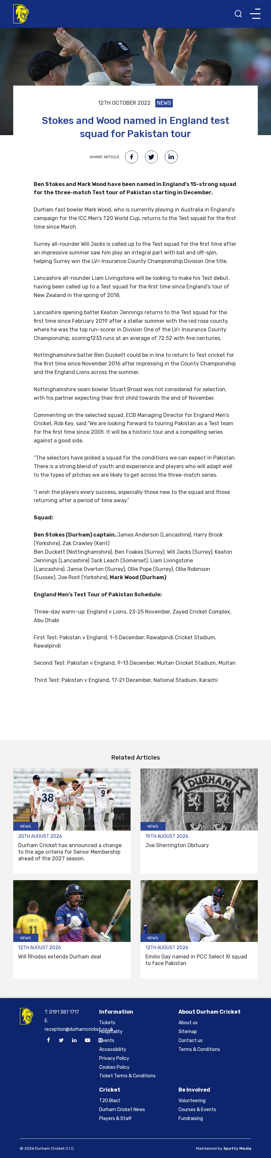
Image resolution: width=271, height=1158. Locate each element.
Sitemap (187, 1031)
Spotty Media (237, 1148)
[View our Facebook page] (48, 1040)
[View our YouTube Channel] (87, 1040)
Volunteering (192, 1100)
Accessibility (112, 1049)
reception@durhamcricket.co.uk (79, 1029)
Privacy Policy (114, 1058)
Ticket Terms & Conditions (127, 1076)
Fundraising (190, 1118)
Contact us (190, 1040)
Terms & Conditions (199, 1049)
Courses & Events (197, 1109)
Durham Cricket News (122, 1109)
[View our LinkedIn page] (74, 1040)
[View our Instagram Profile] (100, 1040)
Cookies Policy (114, 1067)
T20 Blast (109, 1100)
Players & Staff (115, 1118)
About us (188, 1023)
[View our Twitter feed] (61, 1040)
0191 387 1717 (64, 1012)
